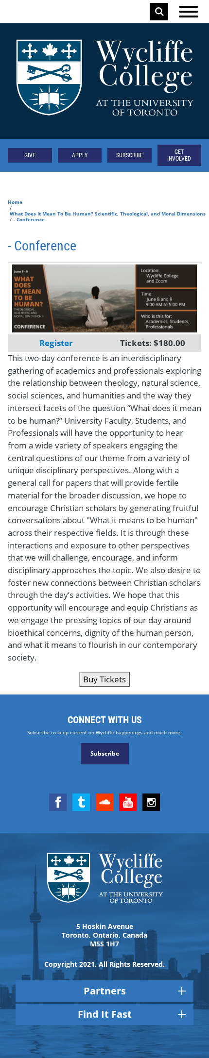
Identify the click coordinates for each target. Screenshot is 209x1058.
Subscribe (129, 155)
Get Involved (179, 155)
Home (15, 201)
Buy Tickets (104, 679)
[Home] (104, 81)
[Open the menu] (188, 11)
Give (29, 155)
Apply (79, 155)
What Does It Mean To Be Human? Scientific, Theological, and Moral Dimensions (108, 213)
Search (159, 11)
